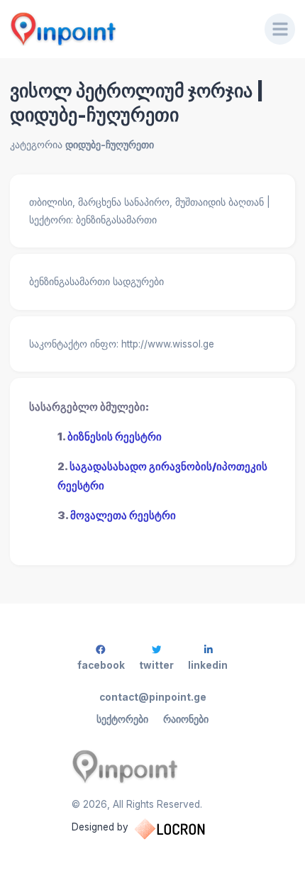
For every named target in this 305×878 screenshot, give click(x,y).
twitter (156, 665)
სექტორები (122, 719)
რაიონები (186, 719)
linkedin (208, 665)
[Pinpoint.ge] (127, 29)
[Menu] (280, 29)
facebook (101, 665)
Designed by (100, 827)
